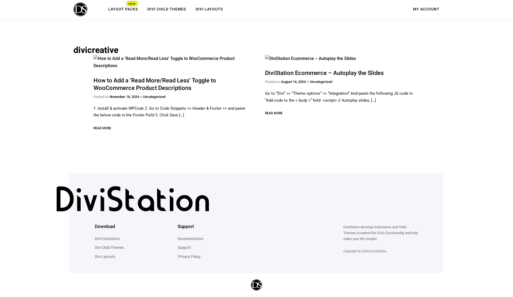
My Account (426, 9)
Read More (102, 128)
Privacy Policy (189, 256)
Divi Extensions (107, 239)
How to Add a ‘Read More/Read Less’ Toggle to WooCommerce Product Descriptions (155, 84)
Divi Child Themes (166, 9)
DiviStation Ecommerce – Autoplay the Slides (324, 73)
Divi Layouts (209, 9)
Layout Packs (123, 9)
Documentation (190, 239)
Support (184, 247)
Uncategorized (154, 97)
